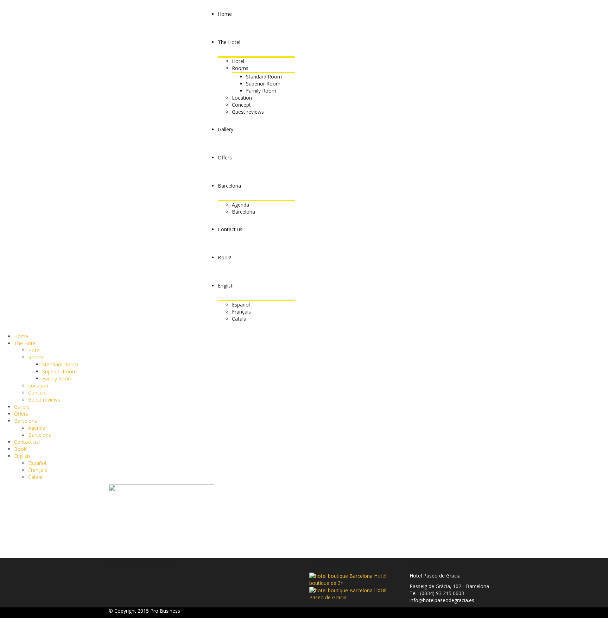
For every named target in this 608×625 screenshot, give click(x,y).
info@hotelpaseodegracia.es (442, 600)
